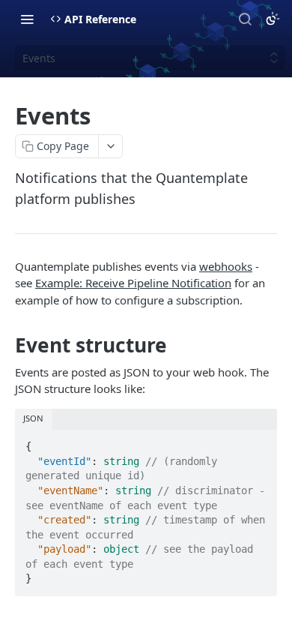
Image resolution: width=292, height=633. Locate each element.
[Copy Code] (259, 441)
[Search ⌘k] (245, 19)
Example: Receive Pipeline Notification (133, 282)
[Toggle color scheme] (273, 19)
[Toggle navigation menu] (27, 19)
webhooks (225, 266)
